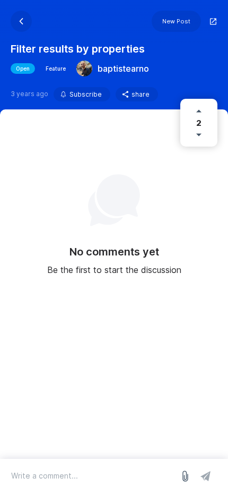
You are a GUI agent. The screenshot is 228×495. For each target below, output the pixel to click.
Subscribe (85, 94)
